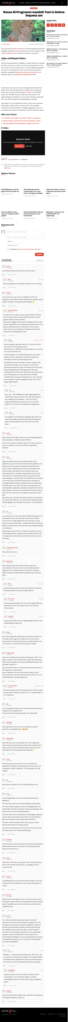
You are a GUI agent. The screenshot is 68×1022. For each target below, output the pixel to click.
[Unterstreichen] (13, 237)
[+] (25, 237)
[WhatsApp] (56, 25)
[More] (63, 25)
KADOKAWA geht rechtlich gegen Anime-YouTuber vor (10, 190)
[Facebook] (48, 25)
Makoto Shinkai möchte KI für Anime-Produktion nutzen (22, 121)
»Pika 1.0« (30, 92)
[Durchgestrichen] (15, 237)
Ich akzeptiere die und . (25, 249)
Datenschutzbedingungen (27, 249)
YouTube (5, 158)
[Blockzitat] (22, 237)
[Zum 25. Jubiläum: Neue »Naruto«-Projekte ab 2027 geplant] (11, 204)
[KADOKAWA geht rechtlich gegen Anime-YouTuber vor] (11, 181)
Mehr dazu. (7, 168)
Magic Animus (39, 686)
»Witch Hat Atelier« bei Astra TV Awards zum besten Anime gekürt (56, 191)
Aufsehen (9, 53)
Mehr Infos (29, 146)
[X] (52, 25)
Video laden (19, 146)
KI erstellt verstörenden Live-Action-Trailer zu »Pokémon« (22, 118)
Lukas (41, 390)
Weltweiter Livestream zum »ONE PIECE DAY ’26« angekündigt (55, 214)
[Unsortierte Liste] (20, 237)
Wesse (41, 599)
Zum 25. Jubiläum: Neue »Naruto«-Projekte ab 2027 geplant (10, 214)
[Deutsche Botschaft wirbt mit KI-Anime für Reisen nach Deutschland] (34, 204)
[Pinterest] (59, 25)
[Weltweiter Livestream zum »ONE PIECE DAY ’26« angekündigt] (56, 204)
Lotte (42, 950)
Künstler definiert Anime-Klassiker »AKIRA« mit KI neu (21, 123)
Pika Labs (16, 49)
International (34, 8)
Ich (42, 970)
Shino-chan (40, 584)
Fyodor (41, 310)
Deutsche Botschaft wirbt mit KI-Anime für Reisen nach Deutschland (33, 214)
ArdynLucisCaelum (38, 340)
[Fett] (8, 237)
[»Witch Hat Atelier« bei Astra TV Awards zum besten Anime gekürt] (56, 181)
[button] (62, 3)
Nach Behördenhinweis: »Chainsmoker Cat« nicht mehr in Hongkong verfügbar (33, 191)
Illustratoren (19, 72)
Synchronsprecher (32, 72)
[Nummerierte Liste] (17, 237)
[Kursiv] (10, 237)
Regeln (39, 249)
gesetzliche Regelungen (23, 74)
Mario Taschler (6, 44)
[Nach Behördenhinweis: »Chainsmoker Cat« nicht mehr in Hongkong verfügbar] (34, 181)
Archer (41, 279)
